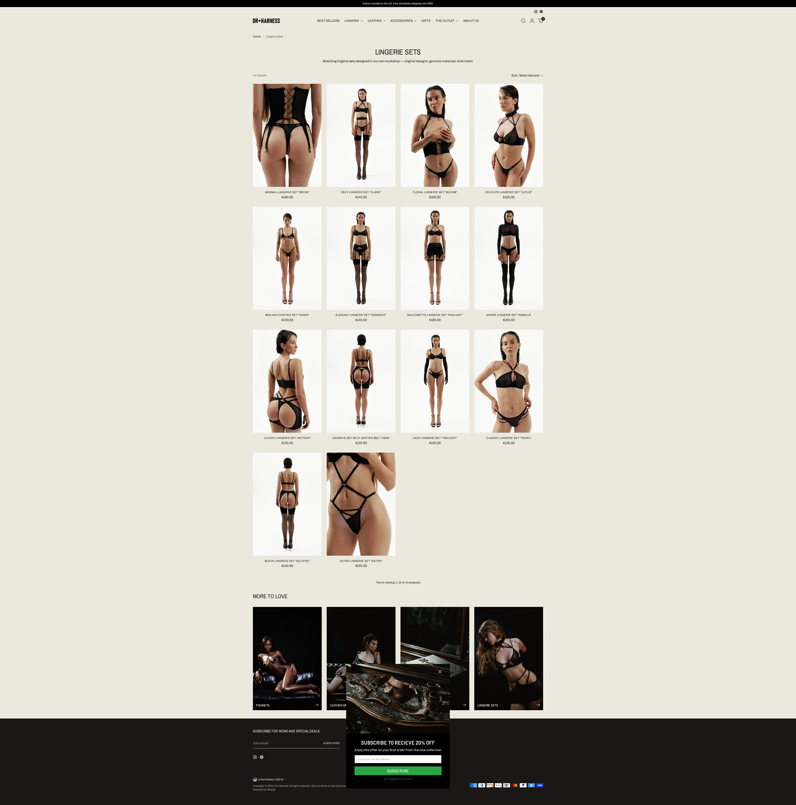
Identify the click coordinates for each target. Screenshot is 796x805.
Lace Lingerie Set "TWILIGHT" (435, 438)
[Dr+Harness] (266, 20)
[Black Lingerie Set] (287, 504)
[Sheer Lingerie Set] (508, 258)
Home (257, 36)
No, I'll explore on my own (398, 778)
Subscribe (331, 743)
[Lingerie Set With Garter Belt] (361, 381)
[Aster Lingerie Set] (361, 504)
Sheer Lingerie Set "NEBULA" (508, 315)
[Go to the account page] (532, 21)
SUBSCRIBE (398, 770)
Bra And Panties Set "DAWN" (287, 315)
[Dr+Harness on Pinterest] (541, 11)
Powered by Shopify (264, 789)
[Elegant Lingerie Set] (361, 258)
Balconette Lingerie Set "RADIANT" (435, 315)
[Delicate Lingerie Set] (508, 135)
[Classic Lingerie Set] (508, 381)
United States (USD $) (270, 779)
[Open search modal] (523, 21)
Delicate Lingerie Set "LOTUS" (508, 192)
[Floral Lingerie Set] (435, 135)
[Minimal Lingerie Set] (287, 135)
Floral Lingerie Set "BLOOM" (435, 192)
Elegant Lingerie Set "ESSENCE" (361, 315)
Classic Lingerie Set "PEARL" (508, 438)
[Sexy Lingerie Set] (361, 135)
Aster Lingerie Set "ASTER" (361, 561)
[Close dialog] (440, 671)
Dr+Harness (281, 785)
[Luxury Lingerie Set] (287, 381)
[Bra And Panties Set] (287, 258)
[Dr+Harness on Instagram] (536, 11)
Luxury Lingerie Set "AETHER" (287, 438)
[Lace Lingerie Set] (435, 381)
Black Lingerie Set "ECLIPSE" (287, 561)
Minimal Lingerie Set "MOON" (287, 192)
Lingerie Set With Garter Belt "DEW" (361, 438)
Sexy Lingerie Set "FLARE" (361, 192)
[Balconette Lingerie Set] (435, 258)
